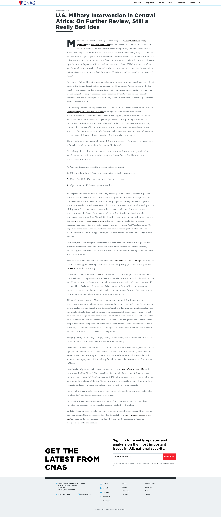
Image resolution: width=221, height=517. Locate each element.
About (124, 483)
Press (147, 491)
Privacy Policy (154, 463)
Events (124, 487)
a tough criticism (132, 40)
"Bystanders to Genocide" (133, 369)
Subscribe (169, 457)
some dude (100, 274)
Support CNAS (150, 483)
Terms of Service (168, 463)
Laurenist (71, 268)
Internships (126, 491)
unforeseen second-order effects (88, 220)
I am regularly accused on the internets (85, 111)
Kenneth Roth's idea (100, 44)
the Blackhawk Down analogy (127, 260)
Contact (147, 494)
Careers (125, 494)
